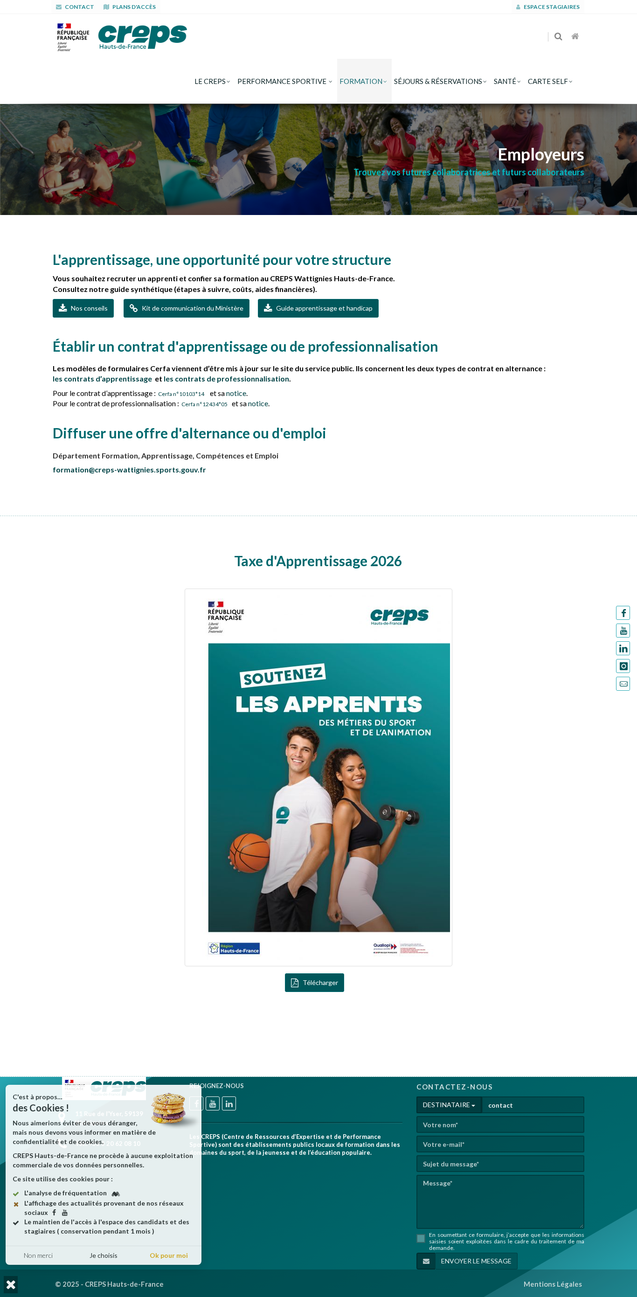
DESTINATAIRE (447, 1105)
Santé (505, 81)
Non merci (38, 1255)
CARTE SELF (548, 81)
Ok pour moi (169, 1255)
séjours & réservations (438, 81)
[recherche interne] (559, 37)
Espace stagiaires (551, 6)
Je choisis (104, 1255)
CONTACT (79, 6)
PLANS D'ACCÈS (133, 6)
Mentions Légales (553, 1284)
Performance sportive (282, 81)
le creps (210, 81)
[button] (11, 1284)
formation (360, 81)
